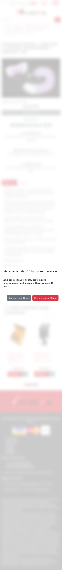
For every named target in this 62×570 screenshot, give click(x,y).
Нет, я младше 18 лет (45, 298)
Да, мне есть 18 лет (19, 298)
